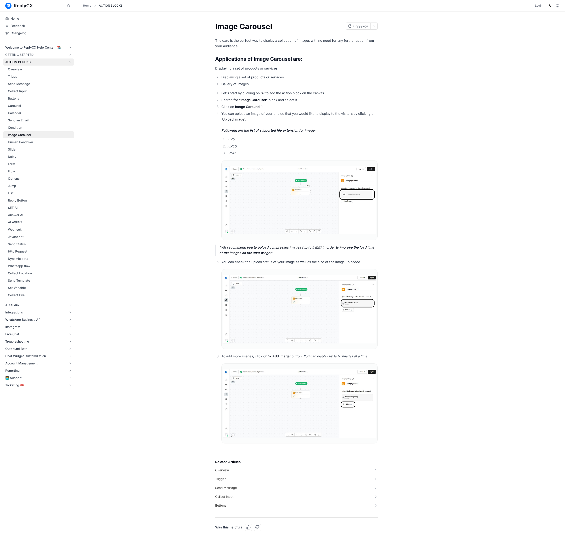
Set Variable (17, 288)
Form (11, 164)
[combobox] (550, 6)
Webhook (15, 229)
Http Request (17, 251)
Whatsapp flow (19, 266)
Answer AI (15, 215)
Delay (12, 156)
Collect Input (17, 91)
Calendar (14, 113)
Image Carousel (19, 135)
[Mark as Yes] (248, 527)
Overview (15, 69)
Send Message (19, 84)
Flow (11, 171)
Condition (15, 127)
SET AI (13, 207)
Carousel (14, 105)
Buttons (13, 98)
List (10, 193)
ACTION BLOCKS (110, 5)
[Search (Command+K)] (69, 6)
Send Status (17, 244)
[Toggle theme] (557, 6)
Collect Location (20, 273)
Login (538, 5)
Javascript (16, 237)
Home (87, 5)
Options (14, 178)
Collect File (16, 295)
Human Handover (20, 142)
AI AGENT (15, 222)
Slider (12, 149)
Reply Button (17, 200)
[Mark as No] (257, 527)
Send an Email (18, 120)
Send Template (19, 280)
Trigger (13, 76)
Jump (12, 186)
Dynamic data (18, 258)
